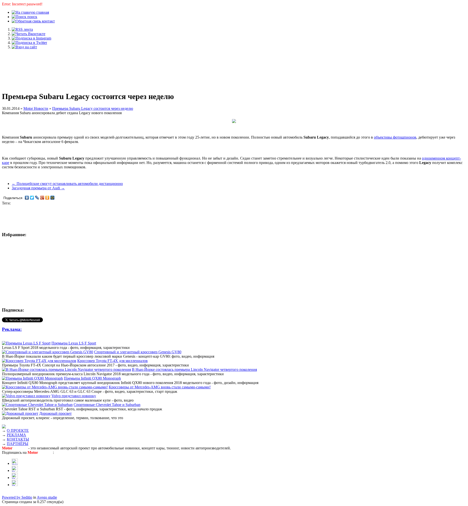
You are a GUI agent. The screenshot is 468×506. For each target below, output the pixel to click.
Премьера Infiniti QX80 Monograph (92, 378)
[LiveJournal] (37, 197)
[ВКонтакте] (26, 197)
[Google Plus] (42, 197)
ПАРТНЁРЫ (17, 444)
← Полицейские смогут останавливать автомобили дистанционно (67, 184)
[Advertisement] (234, 67)
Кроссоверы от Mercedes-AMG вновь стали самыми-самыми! (160, 387)
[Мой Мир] (52, 197)
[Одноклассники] (47, 197)
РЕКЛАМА (16, 435)
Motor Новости (35, 108)
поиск (31, 17)
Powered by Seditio (17, 497)
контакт (48, 21)
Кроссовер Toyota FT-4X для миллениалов (112, 361)
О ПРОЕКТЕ (18, 430)
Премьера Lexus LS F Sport (73, 343)
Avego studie (47, 497)
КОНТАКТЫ (18, 439)
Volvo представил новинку (73, 396)
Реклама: (12, 329)
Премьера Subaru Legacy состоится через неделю (92, 108)
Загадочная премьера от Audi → (38, 188)
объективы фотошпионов (395, 137)
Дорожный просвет (55, 413)
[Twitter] (32, 197)
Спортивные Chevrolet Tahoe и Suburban (107, 405)
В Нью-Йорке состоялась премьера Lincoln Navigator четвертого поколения (194, 369)
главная (42, 12)
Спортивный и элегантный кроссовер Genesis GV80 (137, 352)
